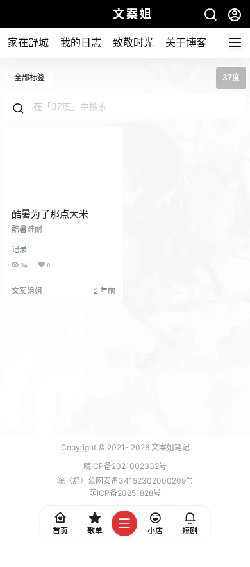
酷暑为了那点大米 (50, 214)
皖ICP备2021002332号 (125, 466)
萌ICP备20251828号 (125, 493)
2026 (140, 447)
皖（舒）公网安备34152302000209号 (125, 481)
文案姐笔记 (169, 447)
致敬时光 (133, 42)
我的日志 (80, 42)
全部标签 (29, 77)
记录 (19, 249)
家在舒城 (28, 42)
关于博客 (185, 42)
